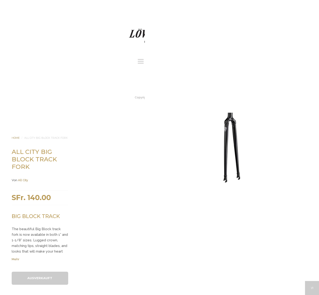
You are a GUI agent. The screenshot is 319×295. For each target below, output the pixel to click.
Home (16, 137)
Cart (178, 60)
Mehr (15, 259)
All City (23, 180)
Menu (140, 60)
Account (153, 60)
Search (166, 60)
